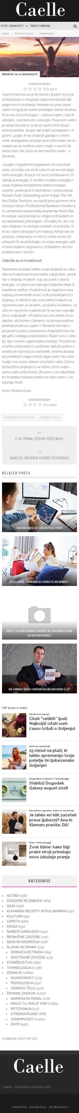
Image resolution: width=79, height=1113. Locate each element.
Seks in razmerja (23, 942)
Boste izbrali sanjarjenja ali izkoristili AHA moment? (39, 582)
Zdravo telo (23, 988)
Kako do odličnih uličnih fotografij (39, 457)
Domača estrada (27, 952)
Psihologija (22, 983)
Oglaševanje (37, 1107)
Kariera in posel (26, 998)
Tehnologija (19, 968)
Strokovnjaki (24, 1014)
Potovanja (21, 1009)
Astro (13, 896)
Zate (15, 1024)
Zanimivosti (22, 1019)
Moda (12, 926)
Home (5, 33)
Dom (11, 906)
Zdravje (14, 973)
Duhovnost (22, 978)
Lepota (13, 921)
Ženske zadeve (21, 993)
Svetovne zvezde (28, 957)
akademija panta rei (19, 417)
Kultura (15, 916)
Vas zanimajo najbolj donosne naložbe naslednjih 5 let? (40, 689)
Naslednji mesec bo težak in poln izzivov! (39, 528)
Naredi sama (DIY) (23, 932)
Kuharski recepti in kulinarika (36, 911)
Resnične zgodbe (23, 937)
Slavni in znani (21, 947)
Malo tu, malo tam (29, 1003)
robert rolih (50, 417)
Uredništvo (19, 1107)
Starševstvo (19, 962)
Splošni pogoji (58, 1107)
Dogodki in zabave (24, 901)
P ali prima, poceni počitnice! (39, 438)
